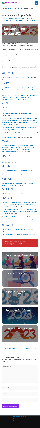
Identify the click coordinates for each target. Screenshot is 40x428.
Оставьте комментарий (8, 18)
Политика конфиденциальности (20, 416)
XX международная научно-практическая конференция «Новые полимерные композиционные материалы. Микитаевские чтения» (19, 173)
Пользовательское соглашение (19, 420)
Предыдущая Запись (8, 348)
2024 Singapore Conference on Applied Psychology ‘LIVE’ (20, 229)
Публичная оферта (17, 418)
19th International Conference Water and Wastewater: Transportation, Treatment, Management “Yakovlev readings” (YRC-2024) (18, 90)
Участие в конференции (15, 20)
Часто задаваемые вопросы (19, 423)
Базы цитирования (21, 18)
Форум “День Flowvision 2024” (13, 194)
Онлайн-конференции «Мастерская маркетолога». (19, 77)
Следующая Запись (31, 348)
